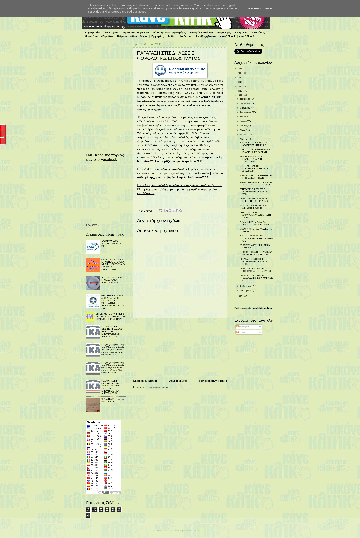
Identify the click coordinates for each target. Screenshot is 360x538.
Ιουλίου (243, 121)
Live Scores (185, 36)
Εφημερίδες (157, 36)
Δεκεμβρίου (245, 99)
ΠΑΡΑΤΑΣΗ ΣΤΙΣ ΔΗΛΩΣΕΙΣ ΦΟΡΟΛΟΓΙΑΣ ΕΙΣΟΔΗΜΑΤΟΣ (256, 269)
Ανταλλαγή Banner (206, 36)
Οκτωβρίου (245, 108)
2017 (240, 68)
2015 (240, 77)
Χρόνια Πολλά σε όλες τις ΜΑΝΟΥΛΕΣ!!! (112, 400)
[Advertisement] (180, 348)
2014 (240, 82)
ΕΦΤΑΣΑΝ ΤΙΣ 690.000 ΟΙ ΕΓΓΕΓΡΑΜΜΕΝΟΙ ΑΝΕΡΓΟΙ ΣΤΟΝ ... (254, 261)
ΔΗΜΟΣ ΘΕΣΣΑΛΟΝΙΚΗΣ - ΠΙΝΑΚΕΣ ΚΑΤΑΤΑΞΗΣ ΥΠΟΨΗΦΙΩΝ (252, 159)
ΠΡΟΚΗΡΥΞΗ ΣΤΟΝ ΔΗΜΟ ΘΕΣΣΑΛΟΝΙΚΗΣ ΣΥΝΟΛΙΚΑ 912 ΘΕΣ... (256, 278)
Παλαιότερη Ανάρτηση (213, 380)
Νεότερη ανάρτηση (145, 380)
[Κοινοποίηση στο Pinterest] (180, 210)
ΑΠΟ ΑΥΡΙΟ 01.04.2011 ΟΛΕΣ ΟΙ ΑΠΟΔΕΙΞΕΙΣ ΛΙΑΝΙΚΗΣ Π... (255, 144)
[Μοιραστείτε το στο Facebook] (177, 210)
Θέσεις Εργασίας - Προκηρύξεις (169, 32)
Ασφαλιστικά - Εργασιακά (135, 32)
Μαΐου (243, 130)
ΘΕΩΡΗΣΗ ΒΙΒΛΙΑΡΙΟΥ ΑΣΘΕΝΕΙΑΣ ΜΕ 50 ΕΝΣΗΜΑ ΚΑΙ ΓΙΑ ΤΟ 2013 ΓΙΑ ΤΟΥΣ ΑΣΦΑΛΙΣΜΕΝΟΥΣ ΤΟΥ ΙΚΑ (112, 301)
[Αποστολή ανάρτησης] (160, 210)
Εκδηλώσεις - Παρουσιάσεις (250, 32)
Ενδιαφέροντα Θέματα (201, 32)
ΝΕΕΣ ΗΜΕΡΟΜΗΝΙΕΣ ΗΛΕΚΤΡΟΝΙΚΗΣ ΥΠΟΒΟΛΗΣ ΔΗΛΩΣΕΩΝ (255, 168)
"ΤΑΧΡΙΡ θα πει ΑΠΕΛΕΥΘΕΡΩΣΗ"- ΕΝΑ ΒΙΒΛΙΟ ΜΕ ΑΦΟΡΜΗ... (256, 151)
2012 (240, 91)
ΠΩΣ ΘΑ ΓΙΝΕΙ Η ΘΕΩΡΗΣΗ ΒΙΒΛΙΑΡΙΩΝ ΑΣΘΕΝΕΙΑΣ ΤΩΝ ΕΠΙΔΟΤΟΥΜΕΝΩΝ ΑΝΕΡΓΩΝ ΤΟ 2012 (112, 331)
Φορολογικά (111, 32)
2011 (240, 95)
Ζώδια (171, 36)
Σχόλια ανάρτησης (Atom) (157, 387)
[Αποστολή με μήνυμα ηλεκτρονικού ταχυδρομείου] (166, 210)
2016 (240, 73)
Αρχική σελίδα (92, 32)
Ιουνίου (243, 126)
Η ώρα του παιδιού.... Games (132, 36)
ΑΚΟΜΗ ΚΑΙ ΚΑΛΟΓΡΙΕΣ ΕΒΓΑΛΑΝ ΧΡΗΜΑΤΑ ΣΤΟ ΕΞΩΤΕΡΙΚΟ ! (256, 183)
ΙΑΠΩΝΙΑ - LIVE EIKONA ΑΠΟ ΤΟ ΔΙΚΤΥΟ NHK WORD (255, 206)
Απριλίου (244, 134)
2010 (240, 296)
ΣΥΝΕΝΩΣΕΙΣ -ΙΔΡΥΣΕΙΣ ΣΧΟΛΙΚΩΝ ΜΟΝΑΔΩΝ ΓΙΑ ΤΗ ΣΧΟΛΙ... (255, 215)
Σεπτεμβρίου (246, 112)
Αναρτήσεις (244, 327)
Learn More (253, 8)
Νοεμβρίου (245, 103)
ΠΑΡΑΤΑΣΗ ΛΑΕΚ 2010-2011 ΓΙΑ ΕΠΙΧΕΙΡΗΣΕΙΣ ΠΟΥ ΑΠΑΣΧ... (255, 199)
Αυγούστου (245, 117)
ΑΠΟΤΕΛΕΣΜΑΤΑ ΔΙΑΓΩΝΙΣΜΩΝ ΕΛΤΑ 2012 (111, 243)
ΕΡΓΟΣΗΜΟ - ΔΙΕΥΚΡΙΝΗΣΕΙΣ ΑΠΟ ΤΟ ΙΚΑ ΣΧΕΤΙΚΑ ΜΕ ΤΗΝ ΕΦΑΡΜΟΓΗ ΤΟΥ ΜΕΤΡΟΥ (110, 316)
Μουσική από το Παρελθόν (99, 36)
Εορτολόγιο (92, 225)
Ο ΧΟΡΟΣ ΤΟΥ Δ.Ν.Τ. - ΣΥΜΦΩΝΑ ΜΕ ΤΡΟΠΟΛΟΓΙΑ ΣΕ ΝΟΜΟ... (256, 253)
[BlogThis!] (170, 210)
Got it (269, 8)
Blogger (202, 531)
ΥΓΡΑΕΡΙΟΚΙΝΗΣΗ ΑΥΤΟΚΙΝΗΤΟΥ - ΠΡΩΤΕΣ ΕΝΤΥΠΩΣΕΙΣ (256, 176)
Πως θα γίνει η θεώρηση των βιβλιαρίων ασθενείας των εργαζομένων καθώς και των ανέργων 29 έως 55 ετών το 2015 (113, 368)
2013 (240, 86)
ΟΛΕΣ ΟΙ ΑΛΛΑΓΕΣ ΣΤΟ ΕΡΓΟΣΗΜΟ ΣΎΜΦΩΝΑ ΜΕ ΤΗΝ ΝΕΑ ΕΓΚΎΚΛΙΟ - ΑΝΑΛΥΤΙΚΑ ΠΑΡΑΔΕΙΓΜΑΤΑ (113, 264)
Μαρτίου (244, 139)
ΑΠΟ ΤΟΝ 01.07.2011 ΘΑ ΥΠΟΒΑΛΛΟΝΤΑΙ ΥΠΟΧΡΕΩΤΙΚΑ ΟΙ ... (256, 238)
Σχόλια (242, 332)
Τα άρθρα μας (224, 32)
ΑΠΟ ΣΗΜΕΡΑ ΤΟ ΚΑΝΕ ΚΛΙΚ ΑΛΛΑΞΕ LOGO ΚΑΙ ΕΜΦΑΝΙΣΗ (256, 223)
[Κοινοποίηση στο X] (173, 210)
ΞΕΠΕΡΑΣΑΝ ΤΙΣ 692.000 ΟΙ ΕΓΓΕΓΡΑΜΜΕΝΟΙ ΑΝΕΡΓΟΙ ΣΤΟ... (254, 191)
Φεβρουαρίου (246, 286)
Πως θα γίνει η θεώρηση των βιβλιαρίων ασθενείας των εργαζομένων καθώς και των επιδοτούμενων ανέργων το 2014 (113, 349)
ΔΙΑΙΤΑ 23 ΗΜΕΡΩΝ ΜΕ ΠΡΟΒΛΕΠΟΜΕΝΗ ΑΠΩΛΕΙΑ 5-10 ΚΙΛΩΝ (112, 280)
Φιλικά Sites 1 (227, 36)
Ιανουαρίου (245, 290)
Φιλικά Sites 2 (246, 36)
